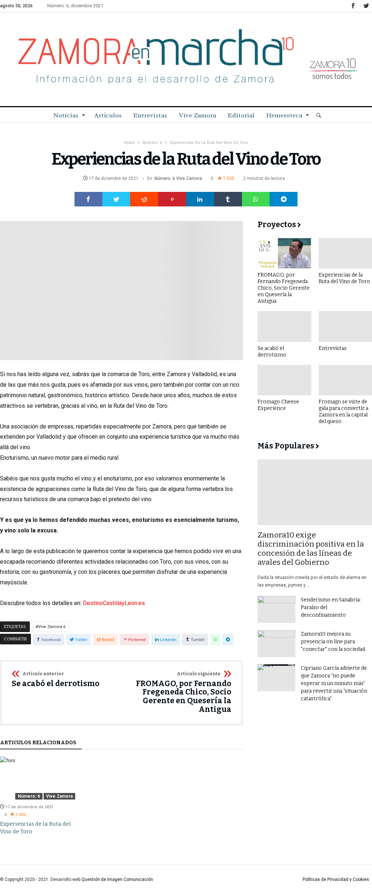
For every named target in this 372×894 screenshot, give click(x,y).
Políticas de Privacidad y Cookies (336, 879)
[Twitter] (366, 6)
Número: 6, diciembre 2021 (75, 5)
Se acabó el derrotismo (56, 680)
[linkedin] (200, 199)
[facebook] (88, 199)
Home (129, 142)
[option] (37, 796)
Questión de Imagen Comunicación (117, 879)
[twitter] (116, 199)
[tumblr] (228, 199)
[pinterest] (172, 199)
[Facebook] (353, 6)
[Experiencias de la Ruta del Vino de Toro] (37, 778)
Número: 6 (152, 142)
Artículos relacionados (38, 743)
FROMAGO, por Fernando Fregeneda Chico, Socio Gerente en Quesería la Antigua (183, 693)
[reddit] (144, 199)
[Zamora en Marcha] (186, 23)
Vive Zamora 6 (51, 626)
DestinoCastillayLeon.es (114, 603)
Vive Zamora (189, 178)
